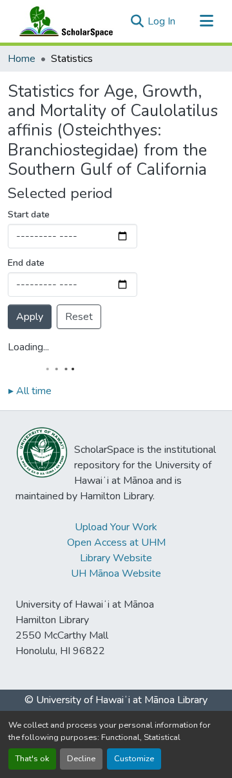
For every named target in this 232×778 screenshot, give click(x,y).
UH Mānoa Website (116, 573)
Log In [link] (161, 21)
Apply (29, 317)
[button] (63, 21)
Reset (79, 317)
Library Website (116, 558)
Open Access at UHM (116, 542)
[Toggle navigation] (206, 21)
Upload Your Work (116, 527)
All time (30, 391)
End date (26, 263)
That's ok (32, 758)
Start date (29, 214)
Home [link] (21, 59)
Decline (81, 758)
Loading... (28, 347)
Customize (134, 758)
